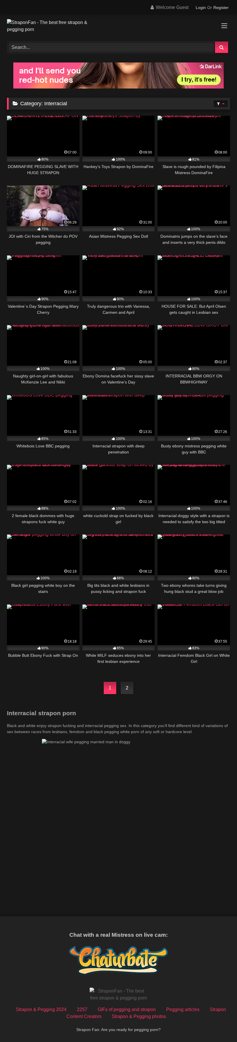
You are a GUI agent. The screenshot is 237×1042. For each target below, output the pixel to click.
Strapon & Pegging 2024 (41, 1009)
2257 (82, 1009)
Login (201, 7)
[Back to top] (219, 1024)
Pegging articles (182, 1009)
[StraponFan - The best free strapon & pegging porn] (118, 26)
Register (221, 7)
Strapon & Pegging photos (139, 1016)
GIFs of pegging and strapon (127, 1009)
